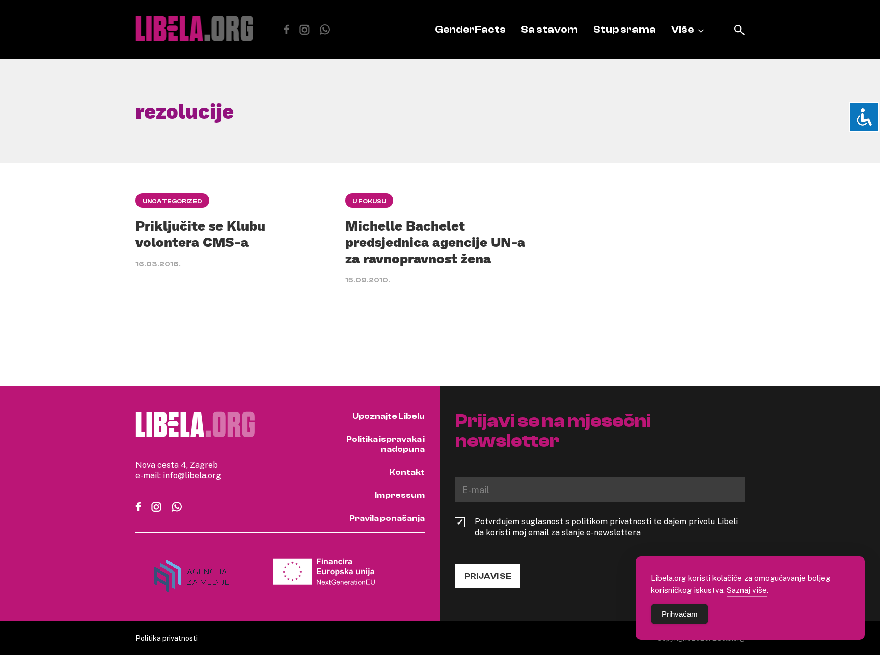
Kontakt (407, 472)
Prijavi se (487, 576)
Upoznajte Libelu (388, 416)
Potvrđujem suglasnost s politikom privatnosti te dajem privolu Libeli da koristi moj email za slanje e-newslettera (606, 526)
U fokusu (369, 201)
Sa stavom (549, 29)
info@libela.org (192, 475)
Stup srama (624, 29)
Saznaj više (747, 589)
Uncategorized (172, 201)
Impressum (400, 495)
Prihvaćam (680, 614)
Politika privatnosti (166, 638)
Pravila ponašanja (387, 518)
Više (682, 29)
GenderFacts (470, 29)
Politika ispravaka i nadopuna (385, 444)
